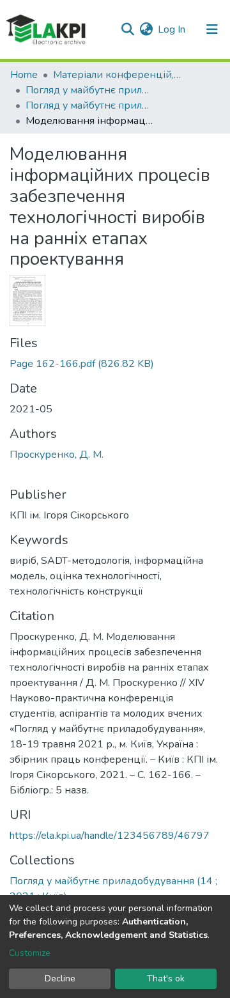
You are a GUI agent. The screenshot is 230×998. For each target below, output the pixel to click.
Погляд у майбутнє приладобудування (89, 90)
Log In (172, 29)
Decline (60, 978)
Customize (29, 953)
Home (24, 75)
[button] (146, 29)
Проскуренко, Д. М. (56, 455)
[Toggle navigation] (212, 29)
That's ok (166, 978)
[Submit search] (127, 29)
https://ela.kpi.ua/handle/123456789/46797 (110, 836)
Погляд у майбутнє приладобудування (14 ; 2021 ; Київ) (89, 105)
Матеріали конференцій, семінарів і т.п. (117, 75)
